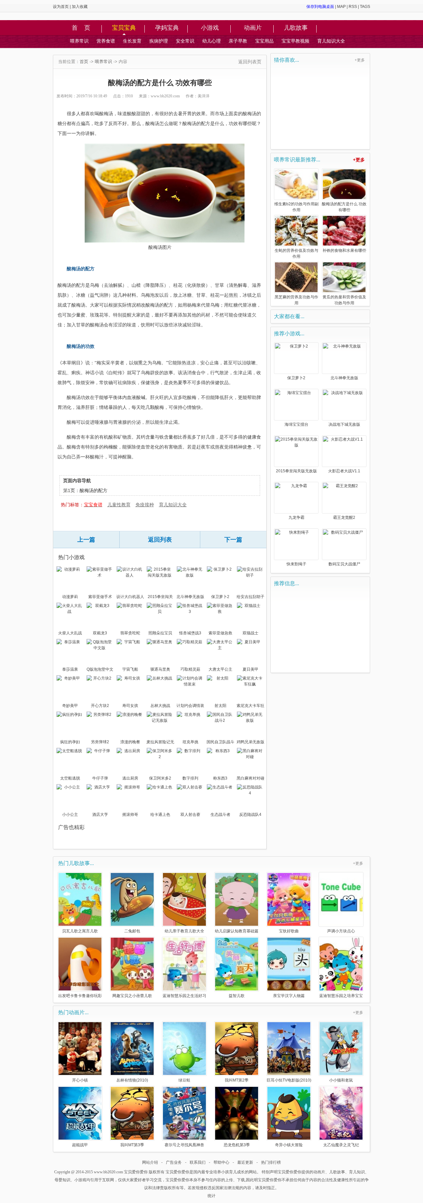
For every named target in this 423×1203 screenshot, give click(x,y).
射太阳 (220, 705)
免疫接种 (144, 504)
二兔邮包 (132, 931)
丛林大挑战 (160, 705)
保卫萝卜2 (220, 596)
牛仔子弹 (100, 778)
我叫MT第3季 (132, 1145)
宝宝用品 (264, 41)
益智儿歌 (237, 995)
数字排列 (190, 778)
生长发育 (132, 41)
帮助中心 (221, 1162)
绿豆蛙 (184, 1080)
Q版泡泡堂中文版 (100, 670)
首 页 (81, 28)
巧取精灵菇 (190, 669)
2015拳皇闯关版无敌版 (160, 597)
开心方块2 (100, 705)
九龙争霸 (296, 517)
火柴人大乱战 (70, 633)
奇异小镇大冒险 (289, 1145)
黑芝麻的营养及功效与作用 (296, 300)
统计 (211, 1195)
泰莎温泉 (70, 669)
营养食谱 (105, 41)
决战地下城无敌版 (344, 424)
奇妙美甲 (70, 705)
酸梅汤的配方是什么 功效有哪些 (344, 207)
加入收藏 (80, 6)
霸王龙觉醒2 (344, 517)
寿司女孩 (130, 705)
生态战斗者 (220, 814)
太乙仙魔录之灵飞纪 (341, 1145)
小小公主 (70, 814)
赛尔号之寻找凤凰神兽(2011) (184, 1145)
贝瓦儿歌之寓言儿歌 (80, 931)
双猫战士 (250, 633)
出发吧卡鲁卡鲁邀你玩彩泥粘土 (80, 995)
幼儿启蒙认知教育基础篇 (236, 931)
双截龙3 (100, 633)
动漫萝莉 (70, 596)
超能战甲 (80, 1145)
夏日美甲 (250, 669)
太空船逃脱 (70, 778)
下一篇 (233, 539)
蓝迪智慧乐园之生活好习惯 (184, 995)
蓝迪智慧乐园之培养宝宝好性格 (341, 995)
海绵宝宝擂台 (296, 424)
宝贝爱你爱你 (136, 1172)
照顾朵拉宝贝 (160, 633)
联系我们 (198, 1162)
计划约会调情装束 (190, 706)
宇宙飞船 (130, 669)
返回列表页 (249, 61)
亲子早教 (238, 41)
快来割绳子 (296, 564)
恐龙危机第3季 (237, 1145)
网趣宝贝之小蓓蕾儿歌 (132, 995)
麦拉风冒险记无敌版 (160, 743)
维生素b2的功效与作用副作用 (296, 207)
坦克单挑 (190, 742)
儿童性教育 (119, 504)
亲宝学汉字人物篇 (289, 995)
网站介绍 (150, 1162)
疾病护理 (158, 41)
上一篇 (86, 539)
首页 (84, 61)
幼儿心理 (211, 41)
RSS (353, 6)
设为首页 (61, 6)
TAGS (365, 6)
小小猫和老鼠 (341, 1080)
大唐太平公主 (220, 669)
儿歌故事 (296, 28)
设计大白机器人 (130, 596)
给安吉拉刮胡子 (250, 596)
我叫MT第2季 (237, 1080)
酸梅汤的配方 (93, 490)
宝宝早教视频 (295, 41)
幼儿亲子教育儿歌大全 (184, 931)
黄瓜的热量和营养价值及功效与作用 (344, 300)
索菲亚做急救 (220, 633)
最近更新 (245, 1162)
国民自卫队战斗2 (220, 743)
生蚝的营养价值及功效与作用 (296, 253)
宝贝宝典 (124, 28)
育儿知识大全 (331, 41)
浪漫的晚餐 (130, 742)
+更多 (360, 60)
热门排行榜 (271, 1162)
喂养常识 (79, 41)
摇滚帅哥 (130, 814)
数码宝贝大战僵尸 (344, 564)
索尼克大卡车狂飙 (250, 706)
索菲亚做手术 (100, 596)
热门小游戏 (71, 557)
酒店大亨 (100, 814)
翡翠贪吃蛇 (130, 633)
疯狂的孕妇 (70, 742)
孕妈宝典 (167, 28)
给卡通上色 (160, 814)
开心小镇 (80, 1080)
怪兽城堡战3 (190, 633)
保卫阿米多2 (160, 778)
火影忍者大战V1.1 (344, 471)
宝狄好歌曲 (289, 931)
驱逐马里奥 (160, 669)
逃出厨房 (130, 778)
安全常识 (185, 41)
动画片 (253, 28)
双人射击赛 (190, 814)
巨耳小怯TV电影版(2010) (289, 1080)
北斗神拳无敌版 (190, 596)
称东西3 (220, 778)
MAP (341, 6)
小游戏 (210, 28)
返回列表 (160, 539)
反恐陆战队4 (250, 814)
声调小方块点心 (341, 931)
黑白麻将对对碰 (250, 778)
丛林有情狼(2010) (132, 1080)
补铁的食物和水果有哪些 (344, 250)
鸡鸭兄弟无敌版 (250, 742)
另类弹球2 (100, 742)
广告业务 (174, 1162)
